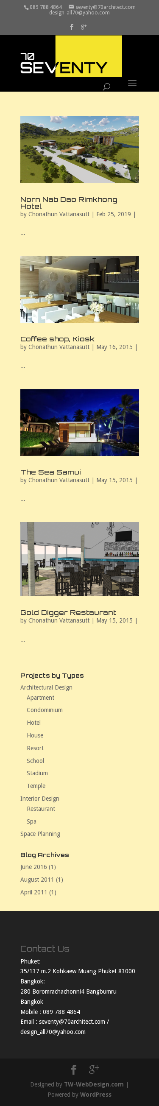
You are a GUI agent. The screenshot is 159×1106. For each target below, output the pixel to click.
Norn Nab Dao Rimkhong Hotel (68, 202)
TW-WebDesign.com (94, 1084)
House (35, 735)
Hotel (34, 722)
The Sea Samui (50, 472)
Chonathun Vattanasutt (58, 214)
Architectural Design (46, 687)
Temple (36, 785)
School (35, 760)
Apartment (40, 697)
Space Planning (40, 833)
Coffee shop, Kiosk (57, 339)
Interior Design (39, 798)
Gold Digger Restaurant (68, 612)
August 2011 (37, 879)
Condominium (45, 710)
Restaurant (41, 808)
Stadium (37, 773)
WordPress (96, 1094)
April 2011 (33, 892)
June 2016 (33, 866)
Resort (35, 748)
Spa (31, 821)
